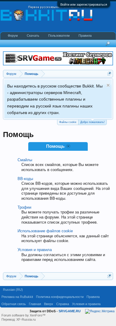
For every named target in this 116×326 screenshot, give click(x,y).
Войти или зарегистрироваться (83, 4)
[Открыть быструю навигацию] (109, 74)
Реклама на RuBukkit (17, 297)
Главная (35, 304)
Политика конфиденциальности (60, 297)
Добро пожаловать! (92, 122)
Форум (13, 35)
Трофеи (24, 207)
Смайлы (25, 160)
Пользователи (59, 35)
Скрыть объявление (108, 85)
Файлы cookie (67, 122)
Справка (62, 304)
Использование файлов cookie (45, 231)
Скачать (33, 35)
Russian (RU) (13, 289)
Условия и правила (35, 249)
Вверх (48, 304)
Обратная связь (13, 304)
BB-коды (25, 178)
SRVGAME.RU (70, 311)
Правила (85, 35)
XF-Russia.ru (26, 319)
